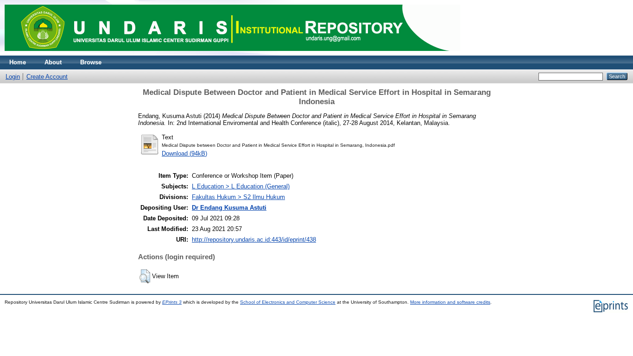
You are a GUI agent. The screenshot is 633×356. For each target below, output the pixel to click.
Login (13, 76)
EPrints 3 (172, 302)
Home (17, 62)
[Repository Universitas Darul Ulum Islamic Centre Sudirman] (232, 53)
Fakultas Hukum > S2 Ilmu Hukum (238, 197)
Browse (90, 62)
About (53, 62)
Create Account (47, 76)
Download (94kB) (184, 153)
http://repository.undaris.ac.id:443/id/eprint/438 (254, 239)
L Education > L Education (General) (241, 186)
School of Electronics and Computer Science (287, 302)
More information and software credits (450, 302)
